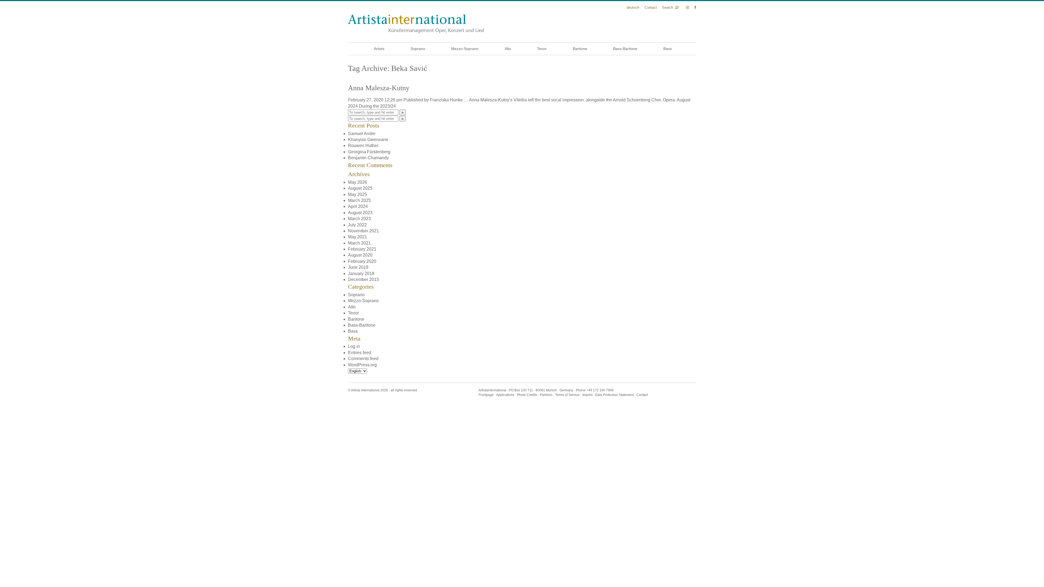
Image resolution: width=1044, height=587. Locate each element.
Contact (651, 7)
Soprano (418, 48)
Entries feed (359, 352)
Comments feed (363, 358)
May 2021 (357, 237)
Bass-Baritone (625, 48)
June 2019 (358, 267)
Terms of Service (567, 395)
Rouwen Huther (363, 145)
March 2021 (359, 243)
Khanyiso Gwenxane (368, 139)
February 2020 (362, 261)
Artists (379, 48)
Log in (354, 346)
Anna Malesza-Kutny (378, 88)
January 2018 (361, 273)
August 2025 (360, 188)
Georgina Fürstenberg (369, 151)
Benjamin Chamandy (368, 157)
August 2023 (360, 212)
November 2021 (363, 231)
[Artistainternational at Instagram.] (688, 7)
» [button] (402, 112)
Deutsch (633, 7)
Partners (546, 395)
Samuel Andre (361, 133)
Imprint (587, 395)
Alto (508, 48)
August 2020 (360, 255)
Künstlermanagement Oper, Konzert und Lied (416, 23)
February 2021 (362, 249)
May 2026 (357, 182)
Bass (667, 48)
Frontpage (486, 395)
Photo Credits (527, 395)
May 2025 (357, 194)
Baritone (580, 48)
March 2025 (359, 200)
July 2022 (357, 225)
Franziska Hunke (446, 100)
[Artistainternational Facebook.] (695, 7)
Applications (505, 395)
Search (667, 7)
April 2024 (358, 206)
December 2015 (363, 279)
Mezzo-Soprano (464, 48)
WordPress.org (362, 365)
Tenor (542, 48)
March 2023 (359, 218)
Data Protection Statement (614, 395)
